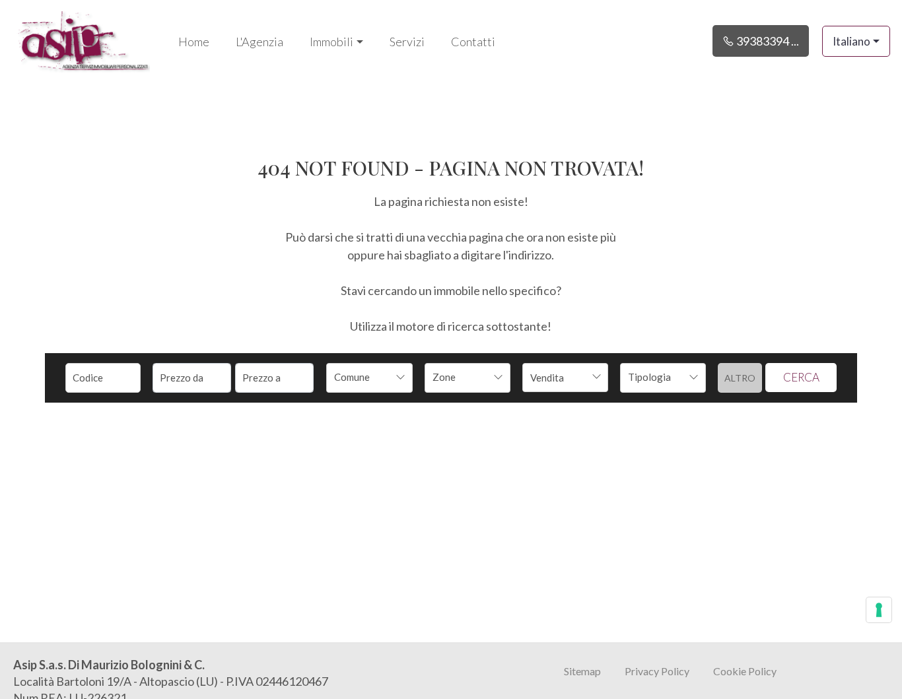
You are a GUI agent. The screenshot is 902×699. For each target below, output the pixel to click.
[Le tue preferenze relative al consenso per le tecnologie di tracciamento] (878, 609)
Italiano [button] (851, 41)
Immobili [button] (331, 41)
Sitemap (582, 671)
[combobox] (369, 378)
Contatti (473, 41)
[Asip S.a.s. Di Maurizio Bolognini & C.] (82, 39)
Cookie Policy (745, 671)
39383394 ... (766, 41)
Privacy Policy (657, 671)
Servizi (407, 41)
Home (193, 41)
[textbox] (361, 377)
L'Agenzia (259, 41)
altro (739, 377)
